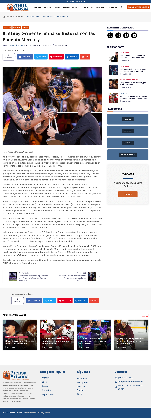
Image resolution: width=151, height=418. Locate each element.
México (57, 7)
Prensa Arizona (16, 45)
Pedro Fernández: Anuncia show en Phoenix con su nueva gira (133, 70)
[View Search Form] (121, 7)
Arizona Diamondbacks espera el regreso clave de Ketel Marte (92, 341)
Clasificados (101, 7)
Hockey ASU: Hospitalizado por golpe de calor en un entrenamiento (130, 341)
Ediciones (113, 7)
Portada (37, 7)
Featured (16, 27)
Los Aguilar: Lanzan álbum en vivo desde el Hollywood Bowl (132, 57)
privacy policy (44, 413)
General (25, 27)
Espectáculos (87, 7)
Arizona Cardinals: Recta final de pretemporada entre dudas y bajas (134, 97)
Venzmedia (31, 413)
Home (9, 16)
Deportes (75, 7)
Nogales (66, 7)
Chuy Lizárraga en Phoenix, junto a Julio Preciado (133, 84)
